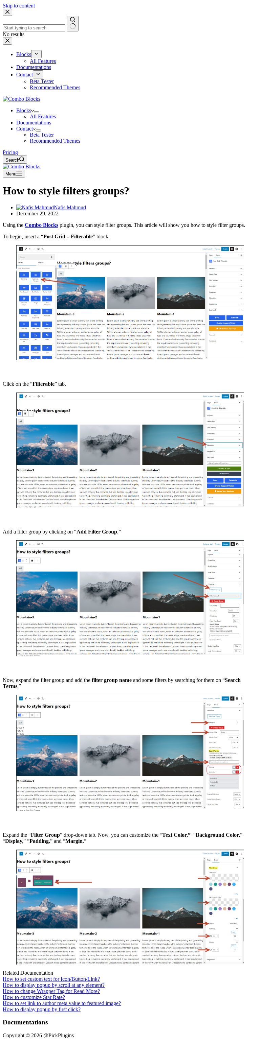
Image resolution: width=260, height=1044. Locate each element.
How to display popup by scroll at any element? (54, 985)
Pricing (10, 152)
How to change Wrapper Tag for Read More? (51, 991)
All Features (43, 116)
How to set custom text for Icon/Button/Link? (51, 979)
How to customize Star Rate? (34, 997)
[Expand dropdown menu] (36, 112)
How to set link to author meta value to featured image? (62, 1003)
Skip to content (19, 5)
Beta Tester (42, 135)
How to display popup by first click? (42, 1009)
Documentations (33, 122)
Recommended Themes (55, 141)
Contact (24, 129)
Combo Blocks (41, 225)
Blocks (23, 110)
